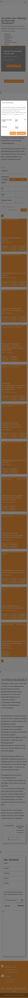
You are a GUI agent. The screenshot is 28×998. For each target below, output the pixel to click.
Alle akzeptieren (21, 133)
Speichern (12, 133)
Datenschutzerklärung (11, 114)
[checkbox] (25, 119)
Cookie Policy (21, 114)
